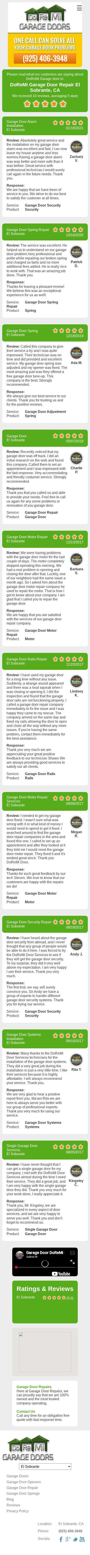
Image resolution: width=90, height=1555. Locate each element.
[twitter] (76, 1540)
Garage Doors (17, 1476)
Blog (10, 1499)
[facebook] (62, 1540)
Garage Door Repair (22, 1488)
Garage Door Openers (24, 1482)
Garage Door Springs (23, 1493)
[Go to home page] (45, 17)
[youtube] (83, 1540)
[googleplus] (69, 1540)
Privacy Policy (18, 1511)
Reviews (13, 1505)
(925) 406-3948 (45, 58)
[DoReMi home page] (45, 1448)
